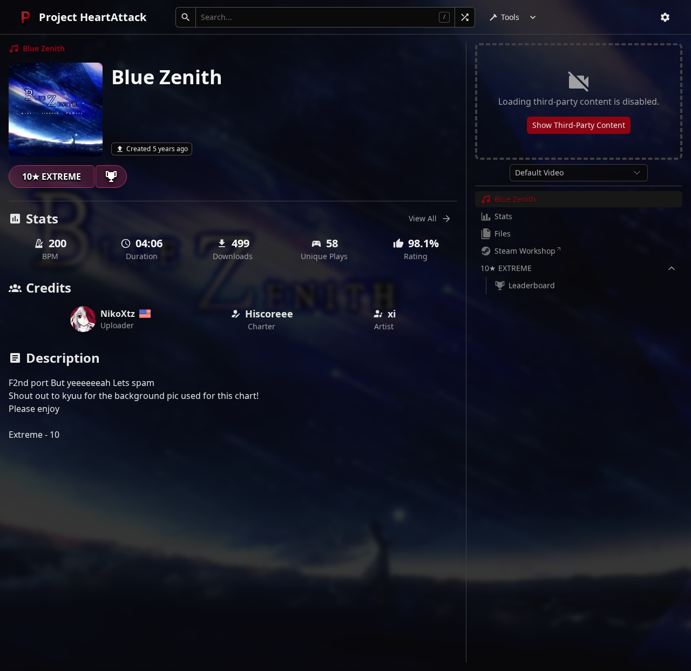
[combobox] (579, 172)
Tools (510, 17)
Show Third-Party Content (578, 125)
